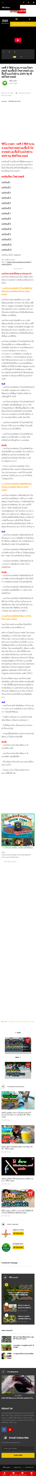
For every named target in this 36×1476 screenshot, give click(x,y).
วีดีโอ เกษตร (13, 81)
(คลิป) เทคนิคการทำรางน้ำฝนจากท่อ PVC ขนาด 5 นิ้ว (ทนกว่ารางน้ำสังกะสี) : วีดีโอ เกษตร (16, 1115)
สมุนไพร (26, 1290)
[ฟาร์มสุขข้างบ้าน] (6, 1247)
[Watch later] (9, 51)
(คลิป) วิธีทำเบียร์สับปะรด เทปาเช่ (23, 24)
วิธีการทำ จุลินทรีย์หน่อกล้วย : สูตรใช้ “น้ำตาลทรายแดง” (23, 1338)
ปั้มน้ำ (12, 1022)
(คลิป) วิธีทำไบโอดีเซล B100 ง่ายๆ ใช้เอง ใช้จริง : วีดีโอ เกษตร (17, 1148)
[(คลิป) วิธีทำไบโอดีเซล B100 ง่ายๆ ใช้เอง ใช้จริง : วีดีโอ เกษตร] (18, 1134)
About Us (17, 1467)
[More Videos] (21, 56)
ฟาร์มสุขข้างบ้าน (18, 1244)
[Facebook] (4, 1429)
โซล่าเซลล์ (31, 1022)
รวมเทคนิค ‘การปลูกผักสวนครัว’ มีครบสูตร (23, 1346)
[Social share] (14, 51)
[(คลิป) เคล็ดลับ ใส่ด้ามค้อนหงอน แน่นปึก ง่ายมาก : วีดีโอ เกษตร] (18, 1166)
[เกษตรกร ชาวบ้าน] (6, 1233)
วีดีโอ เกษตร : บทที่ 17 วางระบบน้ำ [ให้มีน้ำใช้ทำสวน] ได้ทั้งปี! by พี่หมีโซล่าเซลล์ (17, 1212)
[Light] (4, 51)
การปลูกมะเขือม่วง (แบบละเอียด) (23, 1354)
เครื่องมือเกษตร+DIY (24, 93)
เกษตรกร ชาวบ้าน (18, 1230)
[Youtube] (10, 1429)
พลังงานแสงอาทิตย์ (21, 1022)
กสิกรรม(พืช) (11, 1290)
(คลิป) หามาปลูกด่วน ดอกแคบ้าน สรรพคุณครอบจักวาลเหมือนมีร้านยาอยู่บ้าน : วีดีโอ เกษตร (18, 1295)
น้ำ (9, 1022)
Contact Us (29, 1467)
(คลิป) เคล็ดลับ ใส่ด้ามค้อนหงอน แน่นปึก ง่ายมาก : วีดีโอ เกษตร (17, 1180)
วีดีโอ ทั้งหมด (6, 8)
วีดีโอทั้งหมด (19, 1290)
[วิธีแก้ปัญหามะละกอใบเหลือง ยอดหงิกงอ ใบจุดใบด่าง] (18, 1384)
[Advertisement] (18, 124)
